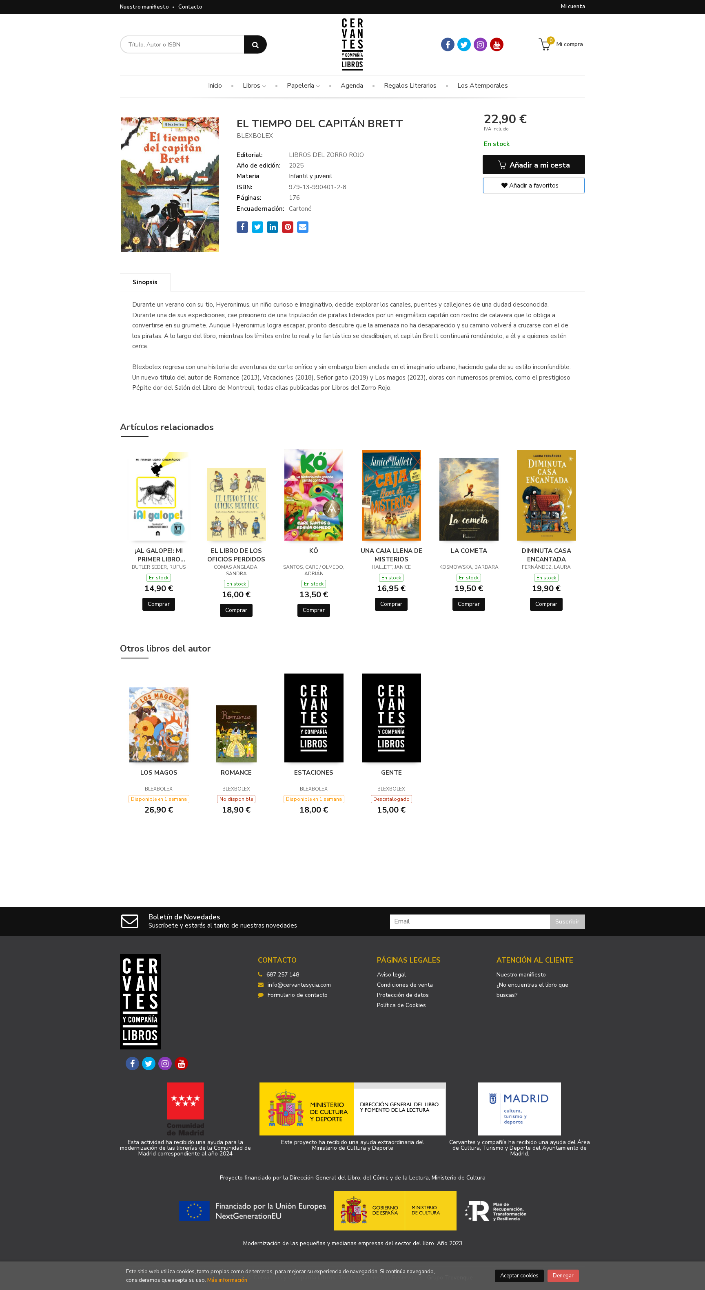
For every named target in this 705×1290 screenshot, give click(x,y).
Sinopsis (145, 282)
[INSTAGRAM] (480, 44)
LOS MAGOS (158, 773)
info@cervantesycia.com (299, 985)
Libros (252, 85)
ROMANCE (236, 773)
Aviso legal (391, 975)
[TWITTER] (464, 44)
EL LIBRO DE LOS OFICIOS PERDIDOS (236, 555)
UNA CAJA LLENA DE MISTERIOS (391, 555)
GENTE (391, 773)
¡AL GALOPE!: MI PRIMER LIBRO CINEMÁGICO (159, 555)
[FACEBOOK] (447, 44)
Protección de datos (403, 995)
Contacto (190, 7)
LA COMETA (469, 551)
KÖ (313, 551)
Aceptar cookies (519, 1275)
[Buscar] (255, 44)
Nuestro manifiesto (144, 7)
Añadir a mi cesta (539, 165)
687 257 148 (282, 975)
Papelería (301, 85)
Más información (227, 1280)
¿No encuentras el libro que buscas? (532, 990)
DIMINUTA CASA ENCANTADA (546, 555)
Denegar (563, 1275)
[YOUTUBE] (496, 44)
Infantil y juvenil (310, 176)
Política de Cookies (401, 1005)
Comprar (159, 604)
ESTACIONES (313, 773)
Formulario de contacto (298, 995)
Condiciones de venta (405, 985)
